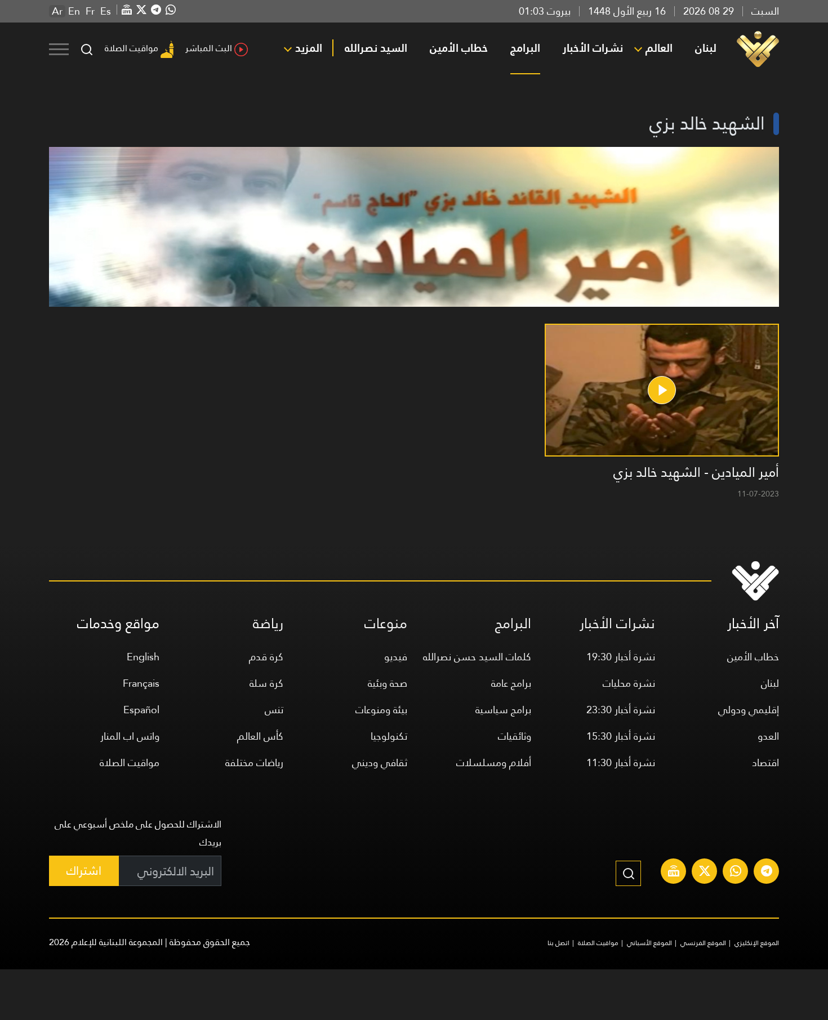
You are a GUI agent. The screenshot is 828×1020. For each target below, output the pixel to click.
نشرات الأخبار (593, 48)
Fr (90, 11)
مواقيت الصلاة (131, 48)
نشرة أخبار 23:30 (620, 709)
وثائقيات (514, 736)
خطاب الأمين (459, 48)
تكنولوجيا (389, 736)
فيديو (395, 656)
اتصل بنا (558, 943)
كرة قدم (266, 656)
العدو (768, 736)
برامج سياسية (503, 709)
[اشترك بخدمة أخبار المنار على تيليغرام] (766, 872)
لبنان (705, 48)
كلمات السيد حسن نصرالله (477, 656)
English (143, 656)
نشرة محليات (629, 683)
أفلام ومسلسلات (493, 762)
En (74, 11)
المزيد (308, 48)
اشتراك (83, 871)
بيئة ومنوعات (381, 709)
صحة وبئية (387, 683)
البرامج (525, 48)
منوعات (385, 623)
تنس (274, 709)
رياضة (268, 623)
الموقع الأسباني (649, 943)
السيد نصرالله (376, 48)
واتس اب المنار (129, 736)
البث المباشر (208, 48)
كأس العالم (260, 736)
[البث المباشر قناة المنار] (673, 872)
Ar (57, 11)
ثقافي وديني (379, 762)
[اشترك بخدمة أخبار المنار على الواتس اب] (735, 872)
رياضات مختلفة (254, 762)
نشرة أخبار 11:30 (620, 762)
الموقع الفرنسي (703, 943)
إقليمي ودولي (748, 709)
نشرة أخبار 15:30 (620, 736)
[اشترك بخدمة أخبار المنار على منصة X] (704, 872)
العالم (659, 48)
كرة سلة (266, 683)
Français (141, 683)
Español (141, 709)
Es (105, 11)
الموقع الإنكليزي (756, 943)
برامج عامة (511, 683)
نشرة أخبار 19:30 (620, 656)
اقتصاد (765, 762)
